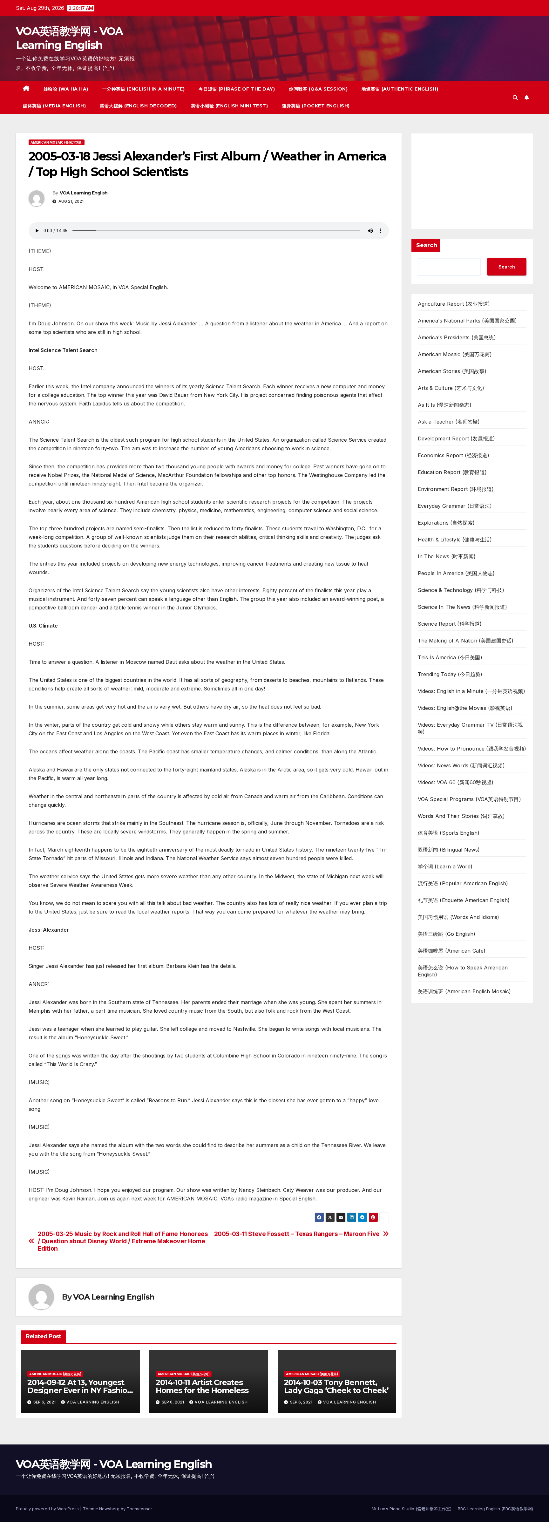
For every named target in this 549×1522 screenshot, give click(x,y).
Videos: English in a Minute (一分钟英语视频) (471, 691)
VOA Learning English (84, 193)
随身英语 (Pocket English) (316, 106)
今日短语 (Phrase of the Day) (237, 89)
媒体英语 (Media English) (54, 106)
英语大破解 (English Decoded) (138, 106)
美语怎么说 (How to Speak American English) (463, 971)
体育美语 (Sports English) (449, 833)
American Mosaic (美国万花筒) (56, 142)
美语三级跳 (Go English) (447, 934)
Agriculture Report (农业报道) (454, 304)
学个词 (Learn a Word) (445, 866)
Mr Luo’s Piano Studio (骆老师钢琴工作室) (411, 1508)
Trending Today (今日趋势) (450, 674)
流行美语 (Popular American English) (463, 883)
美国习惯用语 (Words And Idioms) (458, 917)
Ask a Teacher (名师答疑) (449, 421)
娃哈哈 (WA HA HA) (66, 89)
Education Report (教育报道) (452, 472)
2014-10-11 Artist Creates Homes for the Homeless (202, 1386)
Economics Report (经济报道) (454, 455)
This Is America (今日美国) (450, 657)
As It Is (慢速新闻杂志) (444, 405)
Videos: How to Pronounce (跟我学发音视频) (472, 748)
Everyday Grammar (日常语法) (455, 506)
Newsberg (109, 1508)
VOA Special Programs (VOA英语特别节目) (469, 799)
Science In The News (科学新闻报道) (462, 607)
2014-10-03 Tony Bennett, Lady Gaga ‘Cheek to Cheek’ (336, 1386)
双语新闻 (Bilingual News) (449, 849)
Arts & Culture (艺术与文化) (451, 388)
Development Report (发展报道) (456, 438)
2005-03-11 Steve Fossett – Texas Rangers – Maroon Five (297, 1234)
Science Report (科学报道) (450, 624)
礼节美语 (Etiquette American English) (464, 900)
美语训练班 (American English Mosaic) (464, 991)
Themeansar (139, 1508)
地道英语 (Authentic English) (400, 89)
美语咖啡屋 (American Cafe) (452, 951)
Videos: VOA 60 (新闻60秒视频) (456, 782)
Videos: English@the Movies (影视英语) (465, 708)
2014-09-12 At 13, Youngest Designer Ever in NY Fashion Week (79, 1390)
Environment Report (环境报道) (456, 489)
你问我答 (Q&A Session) (318, 89)
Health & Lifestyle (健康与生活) (455, 539)
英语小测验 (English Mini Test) (229, 106)
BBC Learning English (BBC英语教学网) (495, 1508)
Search (426, 245)
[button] (515, 97)
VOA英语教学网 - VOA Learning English (114, 1464)
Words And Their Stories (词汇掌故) (461, 816)
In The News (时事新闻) (447, 556)
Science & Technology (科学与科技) (461, 590)
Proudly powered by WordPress (48, 1508)
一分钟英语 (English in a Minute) (143, 89)
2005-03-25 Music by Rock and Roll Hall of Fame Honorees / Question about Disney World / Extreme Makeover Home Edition (123, 1241)
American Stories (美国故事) (452, 371)
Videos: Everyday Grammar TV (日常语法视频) (470, 728)
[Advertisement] (472, 181)
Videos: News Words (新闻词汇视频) (461, 765)
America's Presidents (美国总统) (457, 337)
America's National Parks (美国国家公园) (467, 320)
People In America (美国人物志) (456, 573)
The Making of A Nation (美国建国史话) (466, 640)
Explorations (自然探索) (446, 523)
